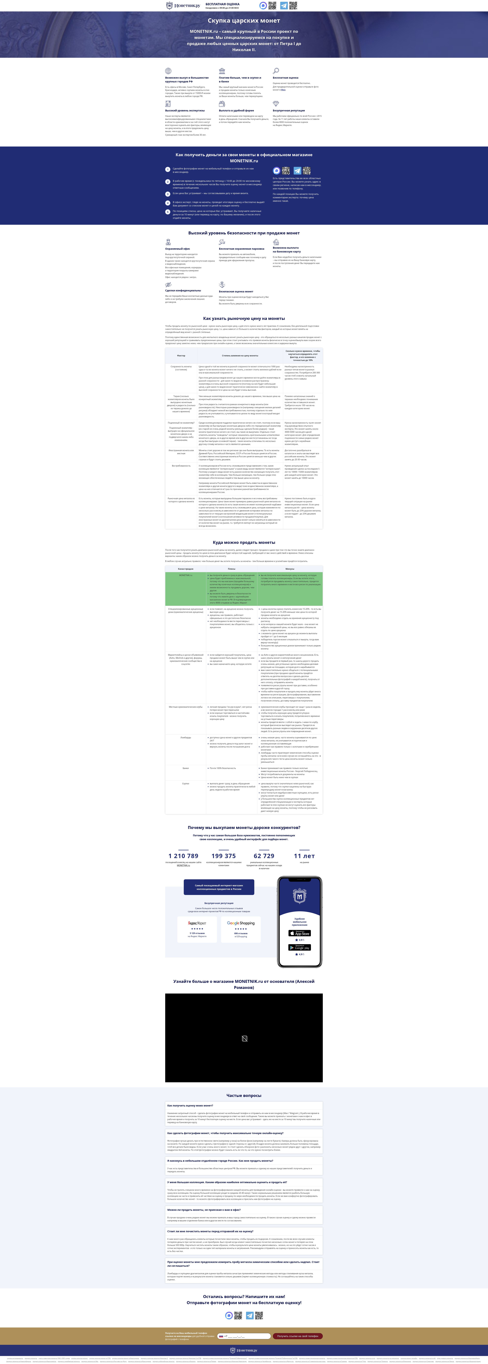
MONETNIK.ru (183, 865)
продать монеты (31, 1358)
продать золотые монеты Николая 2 (154, 1358)
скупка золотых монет (79, 1358)
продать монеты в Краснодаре (139, 1361)
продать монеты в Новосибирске (18, 1361)
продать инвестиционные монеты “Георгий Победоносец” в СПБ (273, 1358)
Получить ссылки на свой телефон (297, 1336)
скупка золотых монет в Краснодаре (125, 1358)
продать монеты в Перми (207, 1361)
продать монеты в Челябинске (260, 1361)
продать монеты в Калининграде (468, 1361)
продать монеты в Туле (357, 1361)
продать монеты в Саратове (423, 1361)
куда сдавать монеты (445, 1358)
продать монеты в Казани (186, 1361)
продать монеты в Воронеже (400, 1361)
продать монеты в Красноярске (45, 1361)
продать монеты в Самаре (337, 1361)
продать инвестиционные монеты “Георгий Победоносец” (225, 1358)
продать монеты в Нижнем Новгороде (232, 1361)
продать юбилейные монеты (164, 1361)
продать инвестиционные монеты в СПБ (342, 1358)
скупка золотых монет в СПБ (100, 1358)
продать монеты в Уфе (90, 1361)
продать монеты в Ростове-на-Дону (113, 1361)
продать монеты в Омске (444, 1361)
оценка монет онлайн (409, 1358)
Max (283, 89)
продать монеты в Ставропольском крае (310, 1361)
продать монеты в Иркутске (283, 1361)
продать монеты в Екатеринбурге (467, 1358)
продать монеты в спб (427, 1358)
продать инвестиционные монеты (312, 1358)
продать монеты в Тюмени (378, 1361)
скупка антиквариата (15, 1358)
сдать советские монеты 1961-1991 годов (54, 1358)
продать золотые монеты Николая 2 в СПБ (185, 1358)
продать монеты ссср (367, 1358)
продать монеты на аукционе (388, 1358)
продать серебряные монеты (69, 1361)
